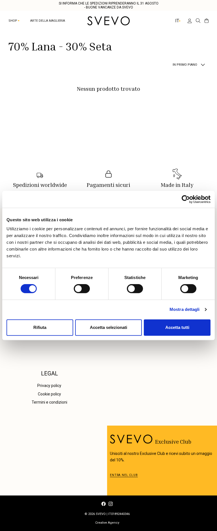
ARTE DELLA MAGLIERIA (47, 21)
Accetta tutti (177, 327)
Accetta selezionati (108, 327)
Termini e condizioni (49, 402)
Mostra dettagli (185, 309)
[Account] (187, 20)
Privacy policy (49, 385)
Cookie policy (49, 394)
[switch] (82, 288)
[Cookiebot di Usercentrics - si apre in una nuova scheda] (186, 199)
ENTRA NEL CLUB (124, 475)
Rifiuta (39, 327)
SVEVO (101, 514)
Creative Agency (107, 523)
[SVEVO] (108, 20)
